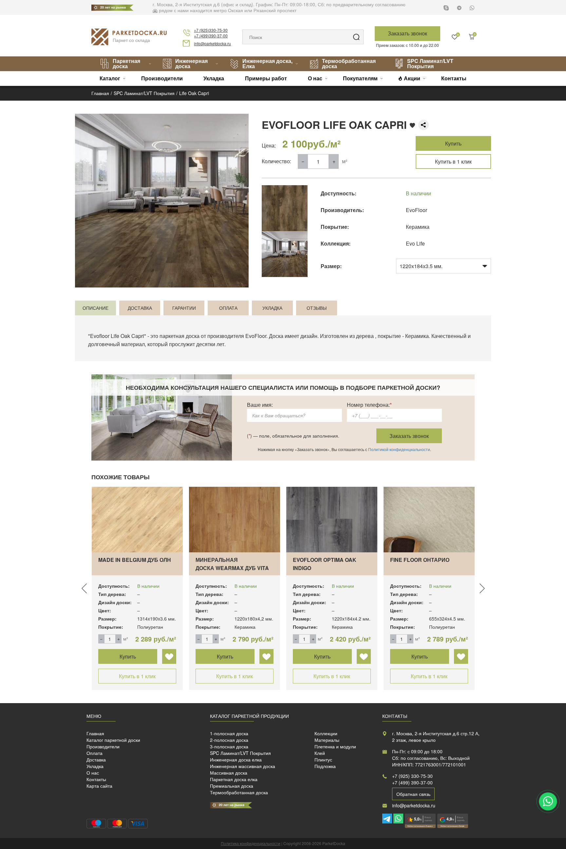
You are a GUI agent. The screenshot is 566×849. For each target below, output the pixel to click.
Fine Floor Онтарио (419, 559)
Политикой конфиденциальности (399, 449)
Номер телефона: (369, 404)
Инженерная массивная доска (242, 766)
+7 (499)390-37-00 (211, 35)
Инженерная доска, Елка (267, 63)
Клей (319, 753)
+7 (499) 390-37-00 (412, 782)
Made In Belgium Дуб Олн (134, 559)
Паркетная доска (126, 63)
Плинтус (323, 759)
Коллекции (325, 733)
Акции (412, 78)
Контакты (453, 78)
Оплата (94, 753)
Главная (95, 733)
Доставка (96, 759)
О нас (315, 78)
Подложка (325, 766)
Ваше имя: (260, 404)
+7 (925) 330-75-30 (412, 776)
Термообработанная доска (349, 63)
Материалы (326, 740)
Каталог (110, 78)
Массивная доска (228, 772)
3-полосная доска (229, 746)
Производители (162, 78)
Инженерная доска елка (236, 759)
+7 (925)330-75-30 (211, 30)
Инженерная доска (191, 63)
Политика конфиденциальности (250, 843)
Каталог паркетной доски (113, 740)
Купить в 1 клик (453, 161)
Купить (453, 143)
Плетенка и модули (335, 746)
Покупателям (360, 78)
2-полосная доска (229, 740)
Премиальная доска (231, 785)
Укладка (213, 78)
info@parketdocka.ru (212, 43)
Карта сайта (99, 785)
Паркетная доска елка (233, 779)
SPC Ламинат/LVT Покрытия (430, 63)
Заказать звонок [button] (407, 33)
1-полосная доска (229, 733)
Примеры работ (266, 78)
